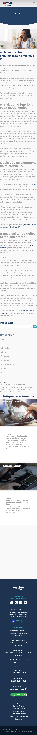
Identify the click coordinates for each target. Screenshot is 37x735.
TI (1, 372)
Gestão (3, 344)
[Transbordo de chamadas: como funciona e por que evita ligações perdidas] (18, 426)
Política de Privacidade (18, 714)
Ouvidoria (18, 719)
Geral (3, 340)
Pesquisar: (6, 322)
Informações (5, 348)
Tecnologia (5, 360)
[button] (34, 3)
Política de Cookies (18, 711)
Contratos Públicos (18, 709)
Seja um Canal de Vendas (18, 716)
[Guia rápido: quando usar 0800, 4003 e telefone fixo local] (18, 490)
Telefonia (17, 14)
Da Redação (9, 383)
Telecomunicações (7, 364)
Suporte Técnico (18, 706)
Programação (5, 356)
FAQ (18, 703)
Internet (3, 352)
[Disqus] (18, 554)
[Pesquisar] (35, 326)
